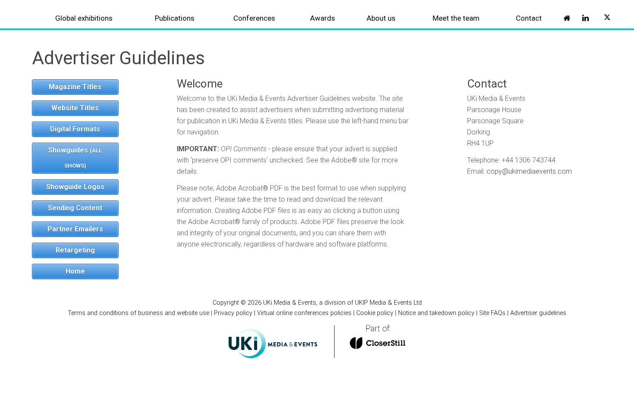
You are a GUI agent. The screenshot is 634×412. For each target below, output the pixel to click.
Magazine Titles (75, 87)
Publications (175, 18)
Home (75, 271)
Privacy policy (233, 313)
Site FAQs (492, 313)
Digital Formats (75, 129)
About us (381, 18)
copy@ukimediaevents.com (529, 171)
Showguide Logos (75, 187)
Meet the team (456, 18)
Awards (322, 18)
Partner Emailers (75, 229)
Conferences (254, 18)
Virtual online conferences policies (304, 313)
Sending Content (75, 208)
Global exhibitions (84, 18)
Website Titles (75, 108)
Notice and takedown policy (436, 313)
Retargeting (75, 250)
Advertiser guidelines (538, 313)
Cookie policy (374, 313)
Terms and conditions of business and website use (138, 313)
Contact (529, 18)
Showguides (75, 157)
